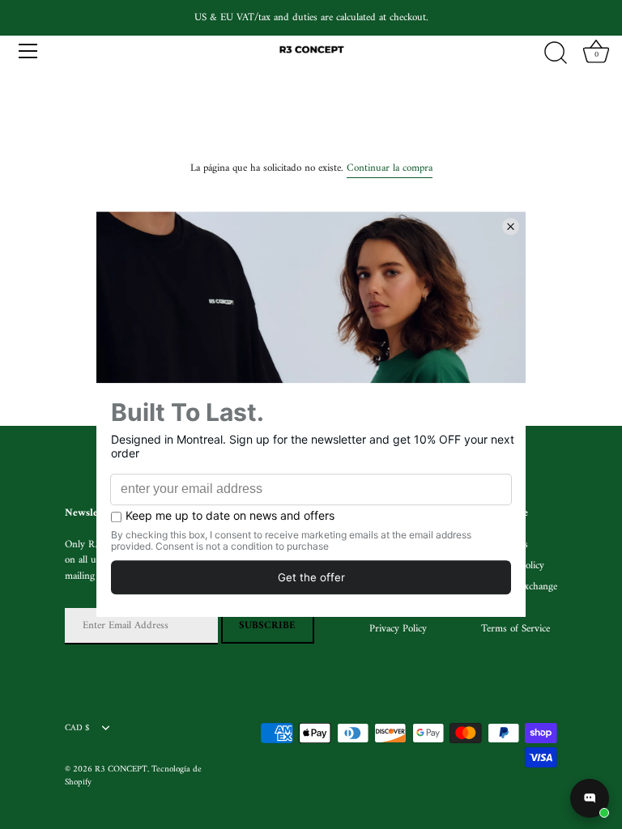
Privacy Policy (398, 628)
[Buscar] (555, 53)
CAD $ (77, 728)
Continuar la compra (389, 168)
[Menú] (28, 51)
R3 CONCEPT (121, 769)
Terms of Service (515, 628)
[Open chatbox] (589, 798)
